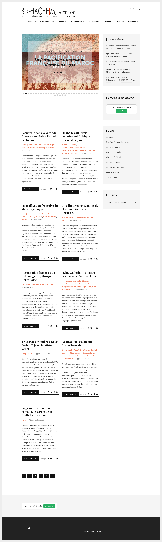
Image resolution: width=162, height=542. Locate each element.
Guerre (60, 21)
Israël (85, 356)
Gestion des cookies (92, 531)
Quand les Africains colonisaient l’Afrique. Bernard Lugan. (76, 136)
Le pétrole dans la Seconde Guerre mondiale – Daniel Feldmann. (39, 136)
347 (46, 476)
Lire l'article (30, 189)
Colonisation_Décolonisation (75, 147)
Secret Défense (112, 172)
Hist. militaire (93, 21)
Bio (63, 217)
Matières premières (45, 147)
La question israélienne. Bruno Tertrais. (77, 343)
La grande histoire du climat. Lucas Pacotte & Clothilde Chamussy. (37, 411)
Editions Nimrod (113, 147)
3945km (109, 137)
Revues (108, 21)
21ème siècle (67, 350)
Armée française (64, 51)
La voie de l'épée (113, 162)
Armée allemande (79, 284)
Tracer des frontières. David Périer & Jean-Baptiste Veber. (40, 345)
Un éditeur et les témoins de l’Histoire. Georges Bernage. (80, 209)
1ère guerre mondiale (45, 51)
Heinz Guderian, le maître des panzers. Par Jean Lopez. (80, 274)
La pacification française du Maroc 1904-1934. (60, 62)
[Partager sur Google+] (57, 189)
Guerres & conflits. (114, 152)
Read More (60, 72)
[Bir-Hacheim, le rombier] (48, 16)
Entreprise (70, 217)
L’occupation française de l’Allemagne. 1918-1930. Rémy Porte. (38, 276)
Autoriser (121, 111)
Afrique (65, 144)
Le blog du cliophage (115, 167)
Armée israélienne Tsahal (85, 350)
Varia (119, 21)
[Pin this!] (54, 189)
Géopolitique (46, 21)
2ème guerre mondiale (32, 144)
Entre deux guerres (30, 284)
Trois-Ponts (111, 177)
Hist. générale (76, 21)
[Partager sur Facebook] (48, 189)
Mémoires (81, 217)
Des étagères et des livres (117, 142)
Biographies (67, 286)
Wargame (131, 21)
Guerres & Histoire (114, 157)
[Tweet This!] (51, 189)
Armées (31, 21)
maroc (67, 53)
